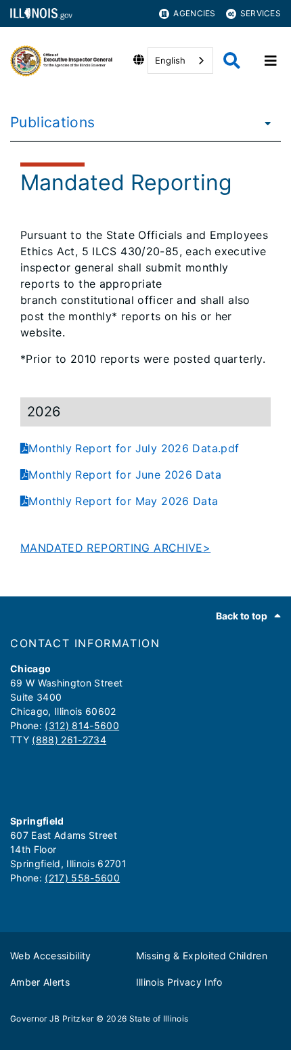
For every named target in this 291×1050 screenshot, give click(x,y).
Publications (52, 122)
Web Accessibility (50, 955)
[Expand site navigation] (271, 60)
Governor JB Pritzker (52, 1018)
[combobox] (180, 60)
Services (260, 13)
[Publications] (264, 122)
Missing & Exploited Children (202, 955)
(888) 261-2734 (69, 739)
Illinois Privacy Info (179, 982)
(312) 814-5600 (82, 725)
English (170, 60)
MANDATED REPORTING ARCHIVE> (115, 547)
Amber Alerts (40, 982)
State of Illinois (159, 1018)
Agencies (194, 13)
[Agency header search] (231, 60)
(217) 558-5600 (82, 877)
